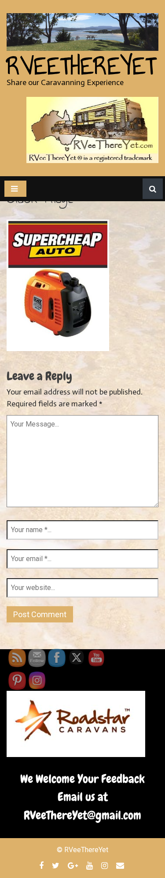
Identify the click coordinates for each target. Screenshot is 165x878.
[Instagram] (105, 865)
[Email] (121, 865)
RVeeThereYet (81, 66)
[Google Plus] (74, 865)
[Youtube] (90, 865)
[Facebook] (42, 865)
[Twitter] (57, 865)
